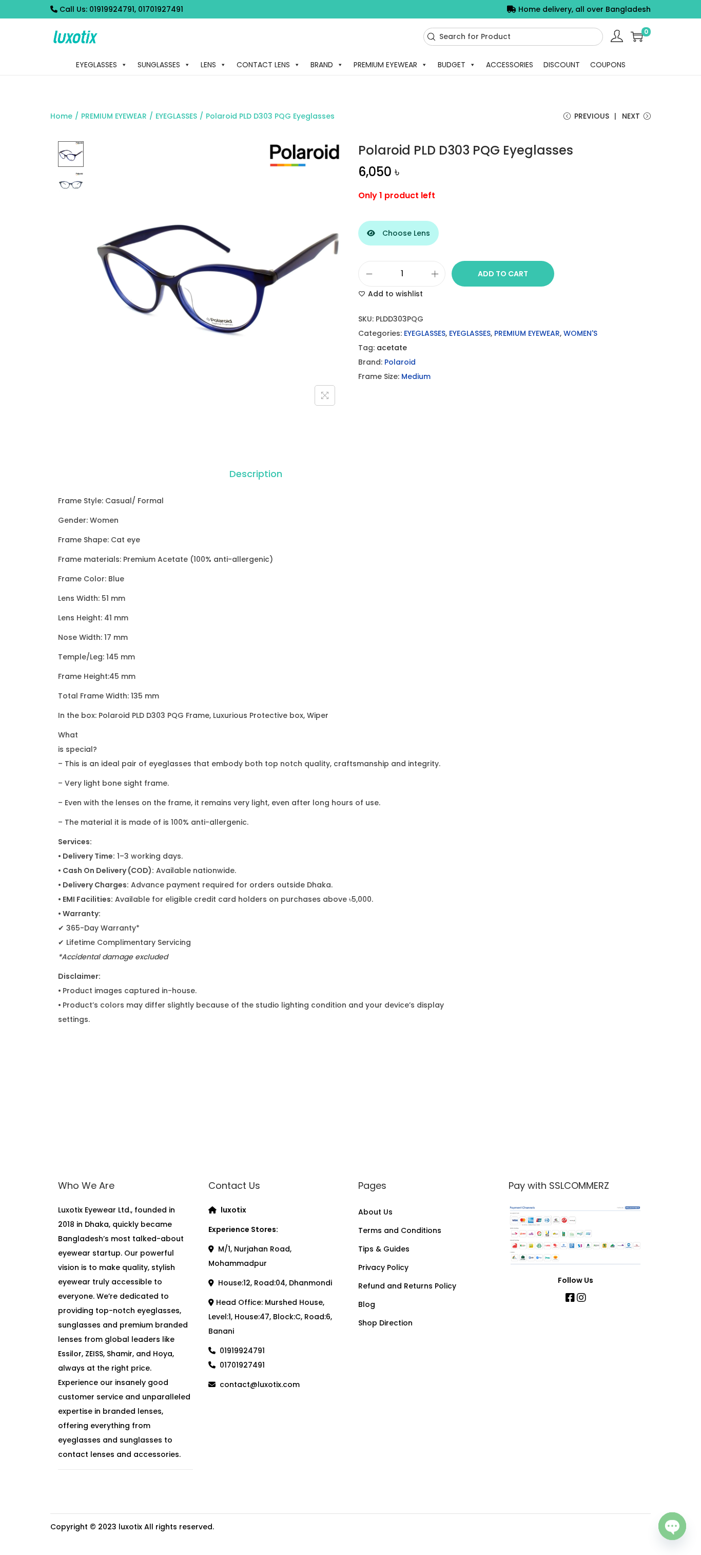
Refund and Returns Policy (407, 1286)
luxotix (130, 1527)
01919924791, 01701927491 (136, 9)
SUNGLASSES (159, 65)
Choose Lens (405, 233)
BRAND (321, 65)
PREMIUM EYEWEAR (385, 65)
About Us (375, 1212)
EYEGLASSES (96, 65)
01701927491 (242, 1365)
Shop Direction (385, 1323)
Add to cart (503, 274)
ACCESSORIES (509, 65)
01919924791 (242, 1350)
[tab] (255, 474)
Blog (366, 1304)
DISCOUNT (561, 65)
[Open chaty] (672, 1528)
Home (61, 116)
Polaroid (400, 362)
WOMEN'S (580, 333)
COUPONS (608, 65)
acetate (392, 348)
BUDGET (451, 65)
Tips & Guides (384, 1249)
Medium (416, 376)
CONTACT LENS (263, 65)
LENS (208, 65)
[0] (637, 36)
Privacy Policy (383, 1267)
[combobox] (513, 37)
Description (255, 473)
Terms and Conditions (399, 1230)
